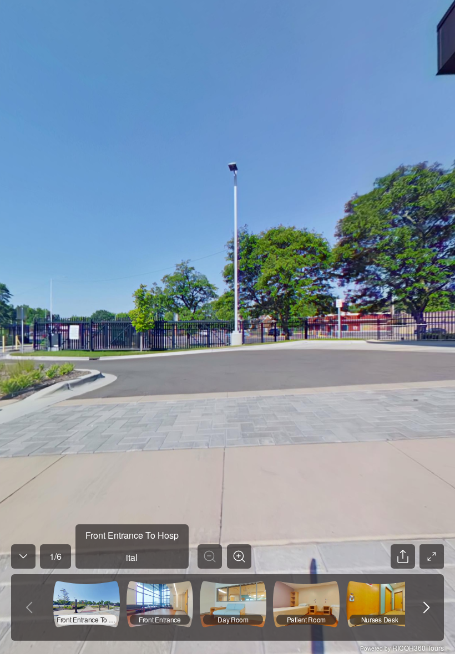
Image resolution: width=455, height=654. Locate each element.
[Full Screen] (431, 556)
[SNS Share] (403, 556)
